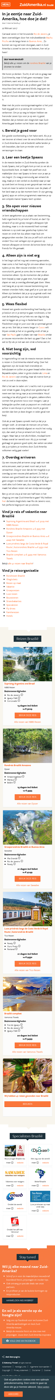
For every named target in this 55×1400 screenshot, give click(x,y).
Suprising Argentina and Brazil (19, 683)
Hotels (9, 615)
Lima (44, 373)
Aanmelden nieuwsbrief (19, 1300)
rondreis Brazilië (37, 63)
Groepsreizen (12, 590)
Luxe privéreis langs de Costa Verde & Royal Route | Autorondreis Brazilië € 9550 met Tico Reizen (27, 547)
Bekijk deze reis (27, 715)
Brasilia (41, 334)
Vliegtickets (11, 579)
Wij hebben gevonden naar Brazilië (26, 1096)
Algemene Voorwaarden (39, 1366)
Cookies (47, 1370)
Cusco (42, 327)
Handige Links (20, 1366)
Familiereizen (12, 612)
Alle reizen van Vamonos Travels (27, 1051)
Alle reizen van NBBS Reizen (27, 721)
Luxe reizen (11, 594)
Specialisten (12, 605)
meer (8, 1162)
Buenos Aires (35, 41)
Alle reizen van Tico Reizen (27, 970)
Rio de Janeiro (40, 34)
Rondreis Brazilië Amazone (17, 765)
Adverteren (6, 1366)
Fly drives (10, 608)
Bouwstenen (12, 597)
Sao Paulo (11, 334)
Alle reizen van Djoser (27, 803)
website (20, 1162)
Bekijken (27, 1104)
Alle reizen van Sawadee (27, 885)
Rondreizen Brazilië (15, 575)
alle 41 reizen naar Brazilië (20, 563)
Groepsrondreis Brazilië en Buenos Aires (24, 847)
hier (4, 501)
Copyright (6, 1370)
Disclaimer (36, 1370)
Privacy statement (21, 1370)
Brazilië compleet (13, 1013)
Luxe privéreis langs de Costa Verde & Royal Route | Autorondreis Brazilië (26, 930)
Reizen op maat (13, 583)
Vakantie (10, 586)
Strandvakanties (13, 601)
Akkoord (13, 1394)
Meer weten (43, 1387)
